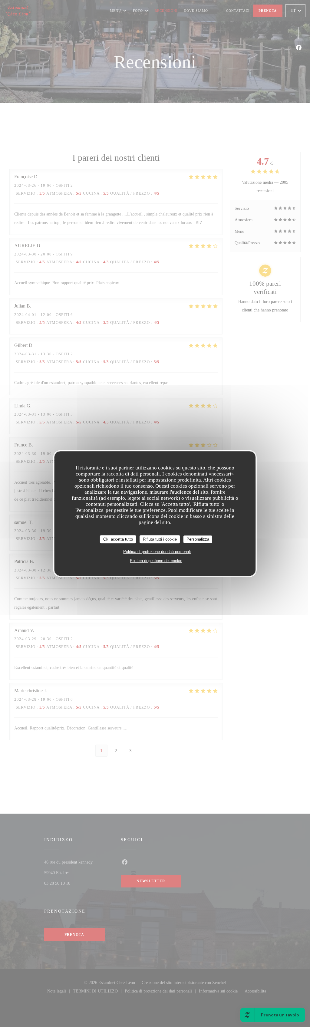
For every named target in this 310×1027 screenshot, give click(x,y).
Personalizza (197, 539)
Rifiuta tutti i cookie (160, 539)
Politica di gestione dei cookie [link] (156, 560)
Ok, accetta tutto (118, 539)
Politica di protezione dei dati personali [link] (157, 551)
